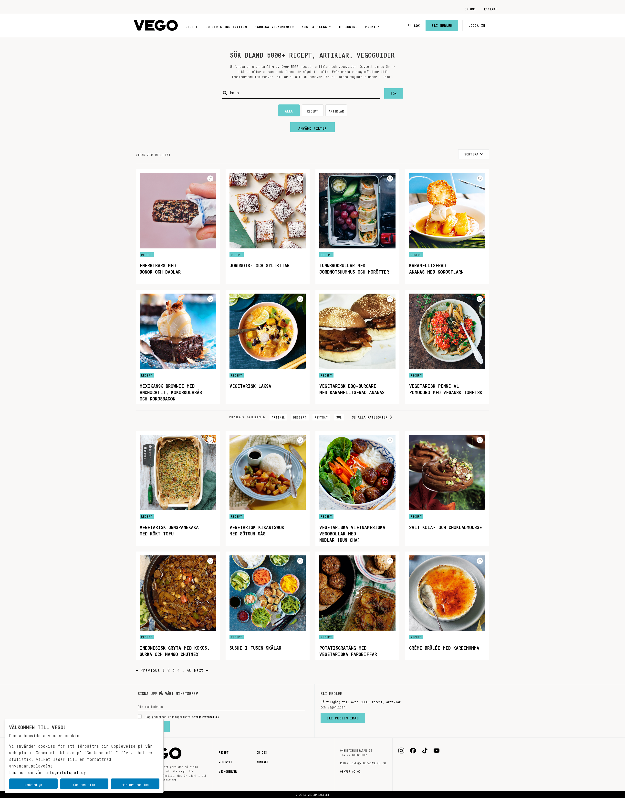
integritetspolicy (205, 716)
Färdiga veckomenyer (274, 26)
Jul (339, 416)
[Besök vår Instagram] (401, 750)
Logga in (476, 25)
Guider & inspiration (226, 26)
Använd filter (312, 127)
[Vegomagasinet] (156, 25)
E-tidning (348, 26)
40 (189, 669)
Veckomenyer (228, 770)
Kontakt (490, 8)
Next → (201, 669)
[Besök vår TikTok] (425, 750)
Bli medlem (442, 25)
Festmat (321, 416)
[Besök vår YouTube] (436, 750)
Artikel (278, 416)
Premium (372, 26)
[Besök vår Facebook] (413, 750)
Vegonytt (225, 761)
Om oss (470, 8)
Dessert (299, 416)
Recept (192, 26)
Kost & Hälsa (314, 26)
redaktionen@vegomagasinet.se (363, 762)
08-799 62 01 (350, 770)
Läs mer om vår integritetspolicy (47, 771)
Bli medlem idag (343, 717)
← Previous (148, 669)
